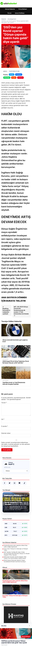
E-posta (4, 426)
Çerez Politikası (19, 13)
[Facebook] (4, 483)
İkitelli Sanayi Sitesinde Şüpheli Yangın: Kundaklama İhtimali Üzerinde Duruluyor (15, 561)
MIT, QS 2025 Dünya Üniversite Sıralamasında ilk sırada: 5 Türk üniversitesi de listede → (21, 311)
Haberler (3, 19)
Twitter (11, 74)
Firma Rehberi (22, 9)
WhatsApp (6, 77)
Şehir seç (7, 467)
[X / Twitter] (9, 483)
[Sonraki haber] (26, 495)
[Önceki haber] (22, 495)
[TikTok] (24, 483)
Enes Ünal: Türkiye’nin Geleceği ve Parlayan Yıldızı (16, 549)
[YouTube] (19, 483)
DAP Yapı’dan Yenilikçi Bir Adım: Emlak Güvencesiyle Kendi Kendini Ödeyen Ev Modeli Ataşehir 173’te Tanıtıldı (17, 553)
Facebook (18, 74)
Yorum (4, 402)
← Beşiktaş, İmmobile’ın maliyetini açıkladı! (6, 310)
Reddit (13, 77)
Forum (9, 13)
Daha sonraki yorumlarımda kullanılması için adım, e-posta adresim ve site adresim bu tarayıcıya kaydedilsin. (15, 444)
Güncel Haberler (10, 9)
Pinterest (20, 77)
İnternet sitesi (5, 433)
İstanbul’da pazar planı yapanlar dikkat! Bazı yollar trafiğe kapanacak (15, 546)
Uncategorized (12, 19)
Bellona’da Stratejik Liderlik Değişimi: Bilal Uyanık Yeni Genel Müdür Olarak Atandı (15, 557)
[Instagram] (14, 483)
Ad (2, 419)
